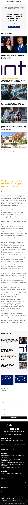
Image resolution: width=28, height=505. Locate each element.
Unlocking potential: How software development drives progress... (12, 465)
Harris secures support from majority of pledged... (13, 455)
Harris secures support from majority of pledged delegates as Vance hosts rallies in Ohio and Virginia (13, 57)
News (9, 7)
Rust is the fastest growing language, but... (11, 473)
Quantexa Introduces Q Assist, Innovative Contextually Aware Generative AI (13, 80)
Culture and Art (4, 483)
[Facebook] (9, 27)
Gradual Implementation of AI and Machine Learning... (14, 482)
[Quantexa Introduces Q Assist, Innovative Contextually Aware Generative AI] (14, 69)
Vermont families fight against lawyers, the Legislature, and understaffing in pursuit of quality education (13, 128)
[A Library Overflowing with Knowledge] (14, 140)
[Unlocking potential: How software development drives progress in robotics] (14, 92)
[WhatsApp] (18, 27)
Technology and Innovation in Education (9, 78)
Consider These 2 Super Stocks (8, 448)
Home (5, 7)
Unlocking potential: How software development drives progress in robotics (12, 104)
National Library (4, 149)
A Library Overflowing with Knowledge (12, 151)
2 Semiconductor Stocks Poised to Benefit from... (13, 444)
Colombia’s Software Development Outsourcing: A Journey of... (13, 477)
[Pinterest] (15, 27)
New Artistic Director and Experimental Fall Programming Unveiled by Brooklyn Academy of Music (20, 380)
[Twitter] (12, 27)
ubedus (6, 23)
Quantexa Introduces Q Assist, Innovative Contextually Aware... (11, 460)
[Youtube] (18, 429)
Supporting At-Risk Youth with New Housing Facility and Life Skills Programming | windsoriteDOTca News (7, 381)
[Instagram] (13, 429)
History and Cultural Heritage (7, 101)
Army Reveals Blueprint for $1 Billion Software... (12, 440)
